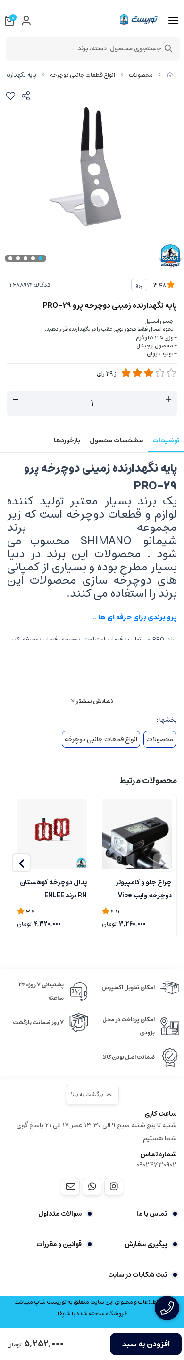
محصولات (141, 75)
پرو (139, 285)
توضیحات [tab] (165, 440)
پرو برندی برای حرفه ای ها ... (132, 617)
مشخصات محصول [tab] (116, 440)
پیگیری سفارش (146, 1244)
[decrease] (15, 399)
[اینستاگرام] (113, 1186)
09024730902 (156, 1164)
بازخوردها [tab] (67, 440)
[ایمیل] (70, 1186)
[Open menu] (173, 20)
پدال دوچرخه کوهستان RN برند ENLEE (53, 888)
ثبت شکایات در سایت (137, 1275)
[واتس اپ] (92, 1186)
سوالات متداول (60, 1213)
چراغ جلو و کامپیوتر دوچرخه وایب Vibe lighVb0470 (144, 888)
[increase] (168, 399)
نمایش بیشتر (93, 701)
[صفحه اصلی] (170, 75)
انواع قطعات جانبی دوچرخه (82, 75)
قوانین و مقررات (59, 1244)
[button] (21, 862)
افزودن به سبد (146, 1344)
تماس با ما (151, 1213)
